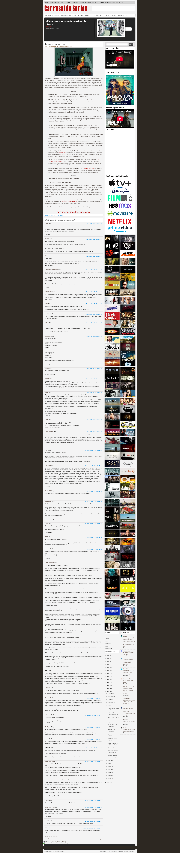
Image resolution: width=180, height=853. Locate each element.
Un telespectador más (51, 269)
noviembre (110, 696)
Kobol (47, 800)
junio (109, 763)
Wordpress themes (59, 851)
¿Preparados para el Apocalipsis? (112, 730)
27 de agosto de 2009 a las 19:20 (93, 688)
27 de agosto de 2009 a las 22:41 (93, 727)
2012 (108, 682)
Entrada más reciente (51, 839)
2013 (108, 679)
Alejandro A (48, 291)
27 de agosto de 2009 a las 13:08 (93, 549)
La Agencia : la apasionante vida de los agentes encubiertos (129, 662)
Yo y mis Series (59, 215)
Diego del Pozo (49, 562)
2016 (108, 670)
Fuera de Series (126, 669)
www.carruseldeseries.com (74, 212)
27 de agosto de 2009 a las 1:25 (94, 304)
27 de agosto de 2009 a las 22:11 (93, 715)
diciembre (110, 693)
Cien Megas (126, 728)
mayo (109, 766)
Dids (46, 223)
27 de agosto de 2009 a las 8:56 (94, 379)
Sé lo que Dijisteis (83, 15)
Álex (46, 303)
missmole (48, 715)
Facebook (75, 2)
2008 (108, 782)
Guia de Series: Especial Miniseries (113, 718)
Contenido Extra (96, 15)
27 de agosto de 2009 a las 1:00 (94, 223)
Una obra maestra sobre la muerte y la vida (113, 751)
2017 (108, 667)
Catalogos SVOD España (68, 15)
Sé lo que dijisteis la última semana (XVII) (113, 756)
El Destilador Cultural (128, 687)
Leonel (47, 368)
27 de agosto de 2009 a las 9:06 (94, 392)
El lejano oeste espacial (113, 747)
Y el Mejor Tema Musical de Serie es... (113, 709)
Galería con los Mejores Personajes (111, 2)
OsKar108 (48, 465)
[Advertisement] (113, 8)
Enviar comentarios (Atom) (58, 841)
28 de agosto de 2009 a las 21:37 (93, 821)
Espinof (125, 636)
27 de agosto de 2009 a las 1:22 (94, 292)
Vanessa (47, 549)
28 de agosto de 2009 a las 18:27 (93, 761)
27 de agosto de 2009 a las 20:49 (93, 698)
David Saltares (49, 431)
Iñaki (46, 322)
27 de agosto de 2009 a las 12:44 (93, 537)
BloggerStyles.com (130, 851)
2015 (108, 673)
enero (109, 778)
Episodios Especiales (110, 15)
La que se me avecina (55, 43)
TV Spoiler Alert (127, 679)
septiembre (111, 702)
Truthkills (74, 201)
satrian (47, 378)
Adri (46, 450)
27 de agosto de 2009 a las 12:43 (93, 523)
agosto (110, 705)
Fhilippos (48, 727)
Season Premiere (49, 215)
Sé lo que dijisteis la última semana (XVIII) (113, 713)
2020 (108, 658)
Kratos (47, 739)
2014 (108, 676)
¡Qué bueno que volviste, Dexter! (113, 734)
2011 (108, 685)
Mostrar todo (133, 735)
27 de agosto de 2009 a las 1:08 (94, 239)
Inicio (47, 2)
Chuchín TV (48, 698)
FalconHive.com (113, 851)
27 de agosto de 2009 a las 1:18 (94, 270)
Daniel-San (48, 501)
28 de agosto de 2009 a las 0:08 (94, 748)
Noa (46, 255)
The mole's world (66, 201)
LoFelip (47, 820)
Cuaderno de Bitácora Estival (112, 739)
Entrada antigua (98, 839)
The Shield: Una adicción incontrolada (113, 725)
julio (109, 760)
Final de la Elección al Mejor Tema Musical (113, 744)
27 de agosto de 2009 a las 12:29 (93, 501)
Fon (46, 827)
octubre (110, 699)
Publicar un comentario (50, 836)
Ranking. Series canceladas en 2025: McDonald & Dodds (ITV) (129, 701)
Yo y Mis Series (122, 15)
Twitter (67, 2)
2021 (108, 655)
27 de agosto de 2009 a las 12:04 (93, 466)
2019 (108, 661)
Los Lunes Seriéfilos (128, 708)
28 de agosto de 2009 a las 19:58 (93, 807)
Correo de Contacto (56, 2)
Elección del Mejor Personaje (89, 2)
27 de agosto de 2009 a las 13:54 (93, 563)
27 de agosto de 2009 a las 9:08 (94, 419)
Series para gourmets (128, 659)
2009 (108, 691)
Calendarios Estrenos (52, 15)
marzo (109, 772)
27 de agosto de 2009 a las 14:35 (93, 671)
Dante (46, 392)
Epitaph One (62, 153)
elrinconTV (125, 719)
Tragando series (126, 651)
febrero (110, 775)
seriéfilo (47, 314)
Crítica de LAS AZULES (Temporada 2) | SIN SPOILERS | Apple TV (128, 672)
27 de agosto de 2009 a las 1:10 (94, 256)
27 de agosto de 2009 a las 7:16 (94, 368)
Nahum (47, 238)
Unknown (48, 336)
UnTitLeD (47, 687)
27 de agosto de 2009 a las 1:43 (94, 314)
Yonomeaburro (126, 698)
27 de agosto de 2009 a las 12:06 (93, 491)
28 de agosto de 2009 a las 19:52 (93, 800)
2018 (108, 664)
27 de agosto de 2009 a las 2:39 (94, 336)
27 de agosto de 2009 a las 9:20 (94, 431)
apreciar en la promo (88, 168)
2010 (108, 688)
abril (109, 769)
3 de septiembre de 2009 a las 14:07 (92, 828)
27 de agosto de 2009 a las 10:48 (93, 450)
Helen (46, 523)
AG (46, 537)
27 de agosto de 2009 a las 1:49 (94, 322)
